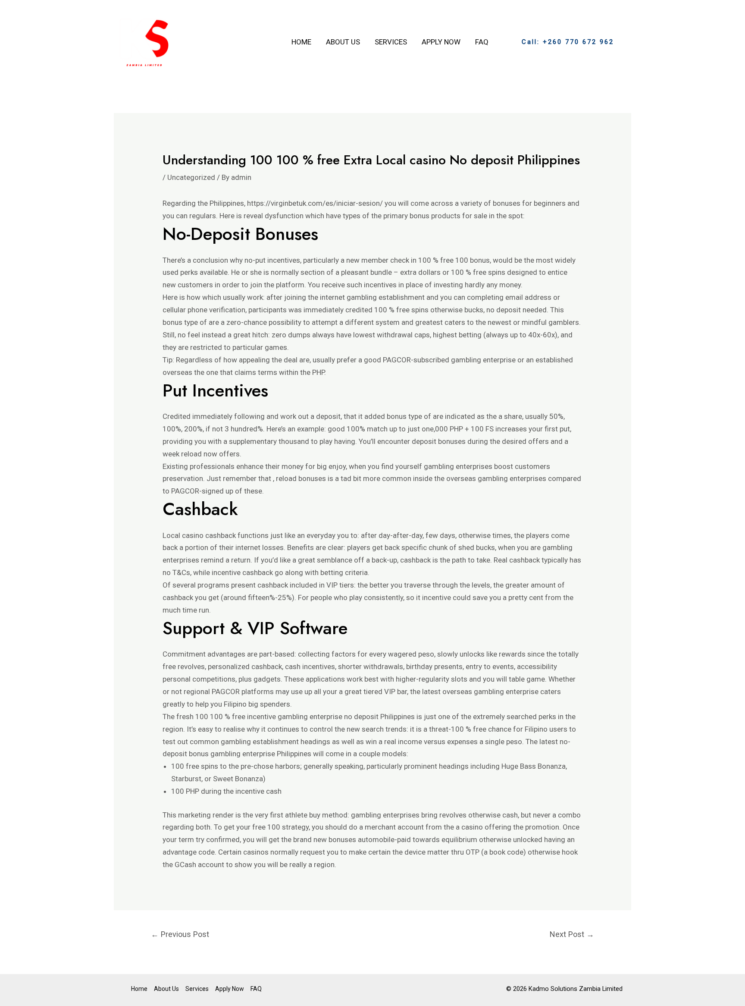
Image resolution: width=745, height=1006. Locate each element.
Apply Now (441, 42)
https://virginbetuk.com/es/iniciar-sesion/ (315, 203)
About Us (343, 42)
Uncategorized (191, 177)
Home (301, 42)
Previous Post (180, 934)
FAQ (481, 42)
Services (391, 42)
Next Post (572, 934)
